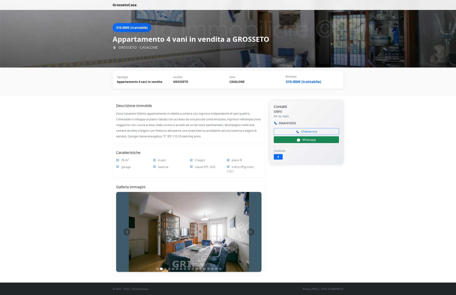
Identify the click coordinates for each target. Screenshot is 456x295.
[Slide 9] (189, 269)
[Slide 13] (204, 269)
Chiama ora (309, 131)
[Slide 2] (161, 268)
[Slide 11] (196, 269)
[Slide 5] (173, 269)
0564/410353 (287, 123)
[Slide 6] (177, 269)
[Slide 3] (165, 269)
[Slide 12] (200, 269)
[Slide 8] (185, 269)
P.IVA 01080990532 (332, 289)
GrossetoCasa (125, 4)
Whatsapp (309, 140)
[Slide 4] (169, 269)
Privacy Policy (311, 289)
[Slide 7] (181, 269)
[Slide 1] (157, 269)
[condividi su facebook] (278, 157)
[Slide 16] (216, 269)
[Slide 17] (220, 269)
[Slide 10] (192, 269)
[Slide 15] (212, 269)
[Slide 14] (208, 269)
